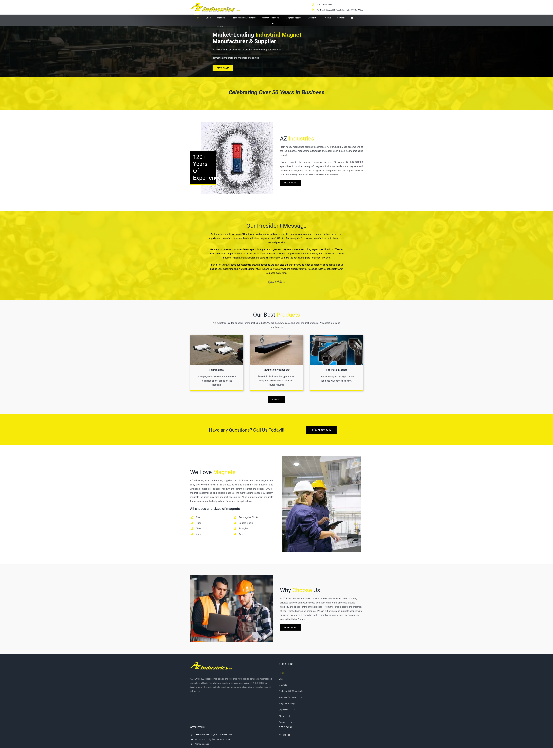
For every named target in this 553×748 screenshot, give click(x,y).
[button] (273, 23)
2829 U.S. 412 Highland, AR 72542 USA (212, 739)
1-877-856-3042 (324, 4)
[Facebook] (280, 735)
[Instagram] (284, 735)
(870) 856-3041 (202, 744)
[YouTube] (289, 735)
